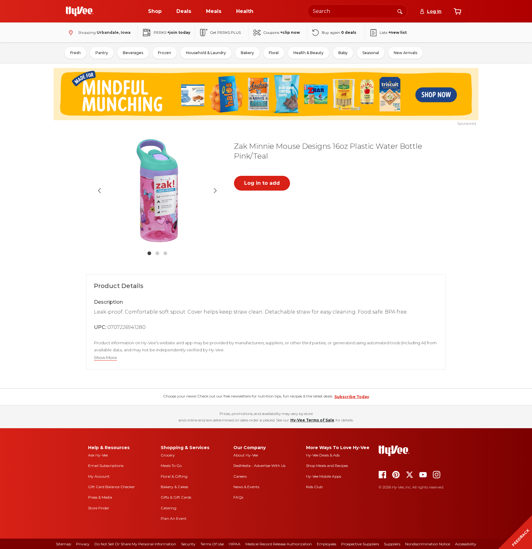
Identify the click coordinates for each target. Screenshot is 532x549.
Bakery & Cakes (174, 486)
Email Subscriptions (105, 465)
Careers (240, 476)
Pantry (101, 52)
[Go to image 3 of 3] (165, 253)
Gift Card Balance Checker (111, 486)
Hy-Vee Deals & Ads (323, 455)
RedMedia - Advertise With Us (259, 465)
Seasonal (370, 52)
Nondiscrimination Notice (427, 544)
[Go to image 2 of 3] (157, 253)
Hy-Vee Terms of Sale (312, 420)
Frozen (164, 52)
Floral (274, 52)
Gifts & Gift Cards (176, 497)
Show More (105, 357)
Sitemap (63, 544)
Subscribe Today (351, 396)
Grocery (168, 455)
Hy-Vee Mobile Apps (323, 476)
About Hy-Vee (245, 455)
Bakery (247, 52)
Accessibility (465, 544)
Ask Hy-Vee (98, 455)
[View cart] (457, 11)
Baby (343, 52)
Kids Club (314, 486)
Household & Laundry (206, 52)
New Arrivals (405, 52)
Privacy (83, 544)
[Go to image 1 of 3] (149, 253)
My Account (99, 476)
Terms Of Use (212, 544)
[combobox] (357, 11)
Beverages (133, 52)
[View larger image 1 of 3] (157, 190)
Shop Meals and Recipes (327, 465)
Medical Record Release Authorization (278, 544)
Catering (168, 508)
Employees (326, 544)
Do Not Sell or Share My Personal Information (135, 544)
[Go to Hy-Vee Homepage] (80, 11)
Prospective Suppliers (360, 544)
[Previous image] (99, 190)
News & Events (246, 486)
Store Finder (98, 508)
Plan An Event (174, 518)
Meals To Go (171, 465)
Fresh (75, 52)
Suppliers (392, 544)
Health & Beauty (308, 52)
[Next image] (215, 190)
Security (188, 544)
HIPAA (234, 544)
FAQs (238, 497)
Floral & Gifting (174, 476)
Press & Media (100, 497)
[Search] (400, 11)
